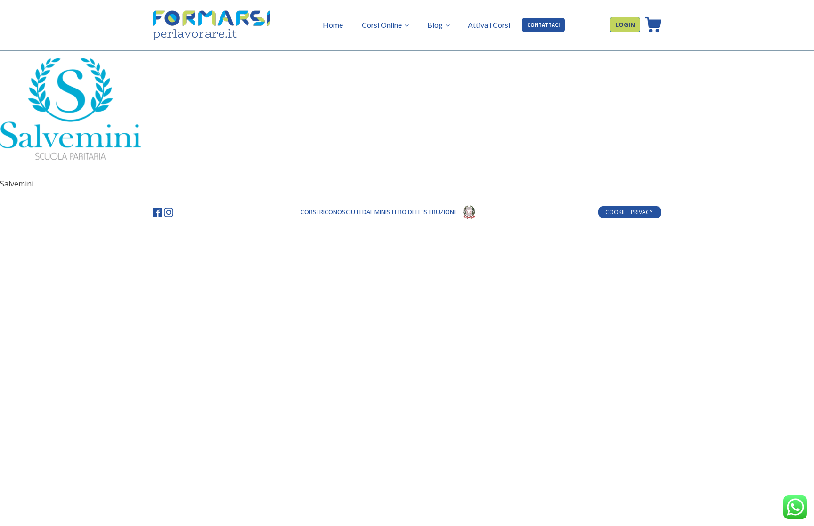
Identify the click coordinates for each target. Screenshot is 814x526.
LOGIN (625, 24)
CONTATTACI (543, 25)
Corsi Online (382, 24)
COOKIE (615, 212)
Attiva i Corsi (489, 24)
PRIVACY (642, 212)
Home (333, 24)
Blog (435, 24)
